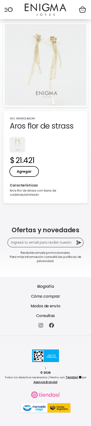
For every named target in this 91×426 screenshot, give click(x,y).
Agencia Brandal (45, 382)
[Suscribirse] (78, 242)
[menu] (8, 9)
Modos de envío (45, 306)
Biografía (45, 286)
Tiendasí (72, 377)
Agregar (24, 171)
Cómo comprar (45, 296)
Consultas (45, 315)
